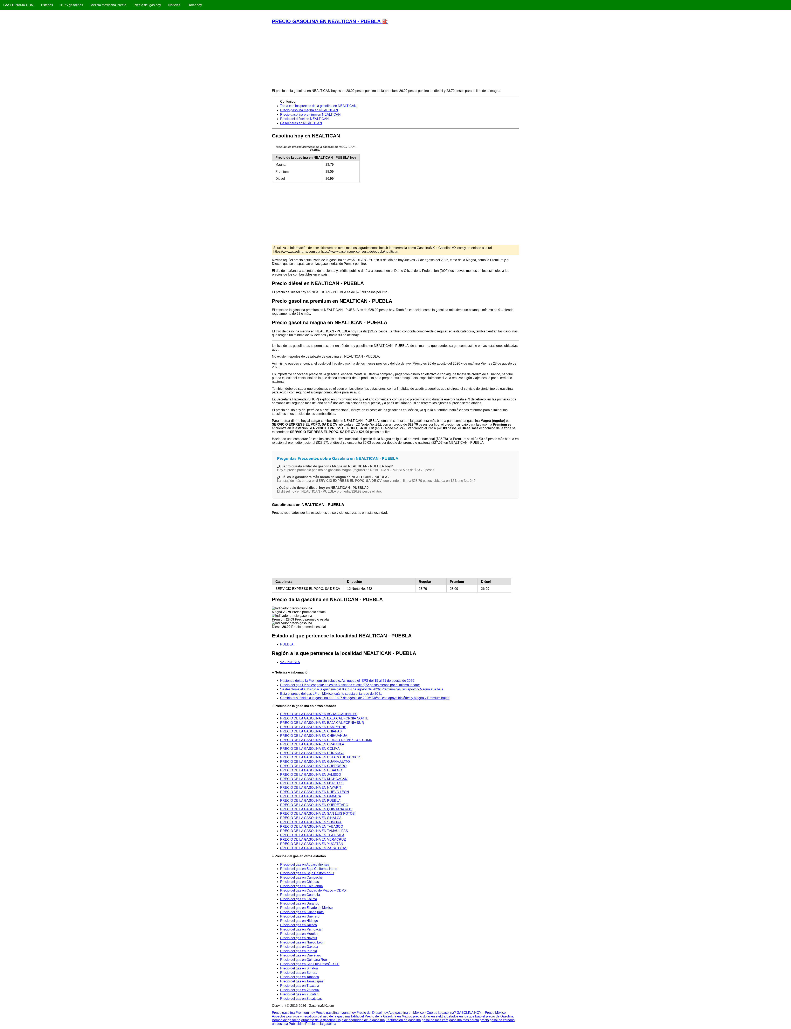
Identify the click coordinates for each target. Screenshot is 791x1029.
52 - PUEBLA (290, 662)
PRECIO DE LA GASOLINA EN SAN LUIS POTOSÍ (318, 813)
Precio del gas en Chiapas (299, 882)
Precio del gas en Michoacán (301, 929)
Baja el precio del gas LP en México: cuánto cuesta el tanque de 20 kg (331, 693)
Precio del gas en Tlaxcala (299, 985)
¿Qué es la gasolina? (440, 1012)
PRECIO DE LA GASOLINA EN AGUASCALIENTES (318, 714)
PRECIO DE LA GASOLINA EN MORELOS (312, 783)
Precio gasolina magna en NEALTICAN (309, 110)
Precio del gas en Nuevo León (302, 942)
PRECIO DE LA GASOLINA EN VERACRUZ (313, 839)
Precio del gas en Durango (299, 903)
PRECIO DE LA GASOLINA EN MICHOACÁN (314, 779)
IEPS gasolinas (71, 5)
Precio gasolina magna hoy (336, 1012)
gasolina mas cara (435, 1020)
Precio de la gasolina (320, 1023)
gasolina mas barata (464, 1020)
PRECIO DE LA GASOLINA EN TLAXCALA (312, 835)
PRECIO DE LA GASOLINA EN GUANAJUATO (315, 761)
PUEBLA (287, 644)
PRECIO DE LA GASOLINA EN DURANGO (312, 753)
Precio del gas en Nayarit (298, 938)
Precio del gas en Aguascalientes (304, 864)
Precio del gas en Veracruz (299, 990)
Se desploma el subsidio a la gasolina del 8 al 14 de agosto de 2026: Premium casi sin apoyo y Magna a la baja (361, 689)
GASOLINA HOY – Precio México (481, 1012)
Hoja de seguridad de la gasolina (360, 1020)
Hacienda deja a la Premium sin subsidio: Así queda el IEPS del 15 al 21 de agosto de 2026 (347, 680)
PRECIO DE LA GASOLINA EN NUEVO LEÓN (314, 792)
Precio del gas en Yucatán (299, 994)
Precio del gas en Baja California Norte (308, 869)
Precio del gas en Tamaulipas (301, 981)
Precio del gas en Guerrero (299, 916)
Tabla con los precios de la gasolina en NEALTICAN (318, 106)
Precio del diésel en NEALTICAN (304, 119)
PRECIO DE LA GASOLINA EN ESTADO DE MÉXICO (320, 757)
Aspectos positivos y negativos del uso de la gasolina (311, 1016)
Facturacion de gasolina (403, 1020)
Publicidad (296, 1023)
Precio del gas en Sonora (298, 972)
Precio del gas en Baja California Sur (307, 873)
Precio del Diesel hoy (372, 1012)
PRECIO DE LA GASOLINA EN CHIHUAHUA (313, 735)
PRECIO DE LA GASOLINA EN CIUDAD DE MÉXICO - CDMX (326, 740)
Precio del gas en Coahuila (300, 894)
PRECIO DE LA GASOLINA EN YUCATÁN (311, 844)
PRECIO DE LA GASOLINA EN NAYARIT (310, 787)
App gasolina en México (406, 1012)
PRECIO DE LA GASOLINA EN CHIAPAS (311, 731)
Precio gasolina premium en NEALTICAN (310, 114)
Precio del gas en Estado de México (306, 907)
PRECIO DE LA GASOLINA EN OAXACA (310, 796)
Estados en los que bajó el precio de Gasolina (480, 1016)
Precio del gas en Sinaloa (299, 968)
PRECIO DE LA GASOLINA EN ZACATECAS (313, 848)
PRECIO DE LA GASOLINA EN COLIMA (310, 748)
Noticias (174, 5)
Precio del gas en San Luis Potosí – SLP (309, 964)
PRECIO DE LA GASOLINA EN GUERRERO (313, 766)
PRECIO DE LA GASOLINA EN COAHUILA (312, 744)
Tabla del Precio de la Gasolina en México (381, 1016)
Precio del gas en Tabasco (299, 977)
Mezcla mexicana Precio (108, 5)
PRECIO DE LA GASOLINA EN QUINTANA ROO (316, 809)
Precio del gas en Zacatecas (301, 998)
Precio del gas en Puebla (298, 951)
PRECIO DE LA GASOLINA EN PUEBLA (310, 800)
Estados (47, 5)
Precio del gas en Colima (298, 899)
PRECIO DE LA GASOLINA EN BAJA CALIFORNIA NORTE (324, 718)
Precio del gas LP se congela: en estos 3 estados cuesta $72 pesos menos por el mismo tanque (350, 685)
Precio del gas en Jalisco (298, 925)
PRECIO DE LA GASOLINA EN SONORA (311, 822)
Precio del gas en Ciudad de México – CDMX (313, 890)
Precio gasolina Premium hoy (293, 1012)
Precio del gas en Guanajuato (302, 912)
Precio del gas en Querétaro (300, 955)
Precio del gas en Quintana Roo (303, 959)
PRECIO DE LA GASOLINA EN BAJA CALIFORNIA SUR (322, 722)
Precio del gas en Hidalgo (299, 920)
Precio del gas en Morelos (299, 933)
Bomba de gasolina (286, 1020)
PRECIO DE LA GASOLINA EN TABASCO (311, 826)
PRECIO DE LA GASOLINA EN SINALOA (311, 818)
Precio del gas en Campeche (301, 877)
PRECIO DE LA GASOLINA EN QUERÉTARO (314, 805)
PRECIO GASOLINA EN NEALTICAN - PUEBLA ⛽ (330, 21)
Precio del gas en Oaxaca (299, 946)
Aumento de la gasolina (318, 1020)
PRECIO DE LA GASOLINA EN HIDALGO (311, 770)
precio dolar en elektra (429, 1016)
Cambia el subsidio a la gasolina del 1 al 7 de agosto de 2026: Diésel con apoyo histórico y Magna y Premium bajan (364, 698)
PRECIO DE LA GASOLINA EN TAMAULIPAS (314, 831)
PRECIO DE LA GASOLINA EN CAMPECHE (313, 727)
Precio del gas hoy (147, 5)
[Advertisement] (395, 56)
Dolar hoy (195, 5)
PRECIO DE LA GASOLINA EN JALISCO (310, 774)
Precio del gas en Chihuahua (301, 886)
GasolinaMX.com (18, 5)
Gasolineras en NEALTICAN (301, 123)
